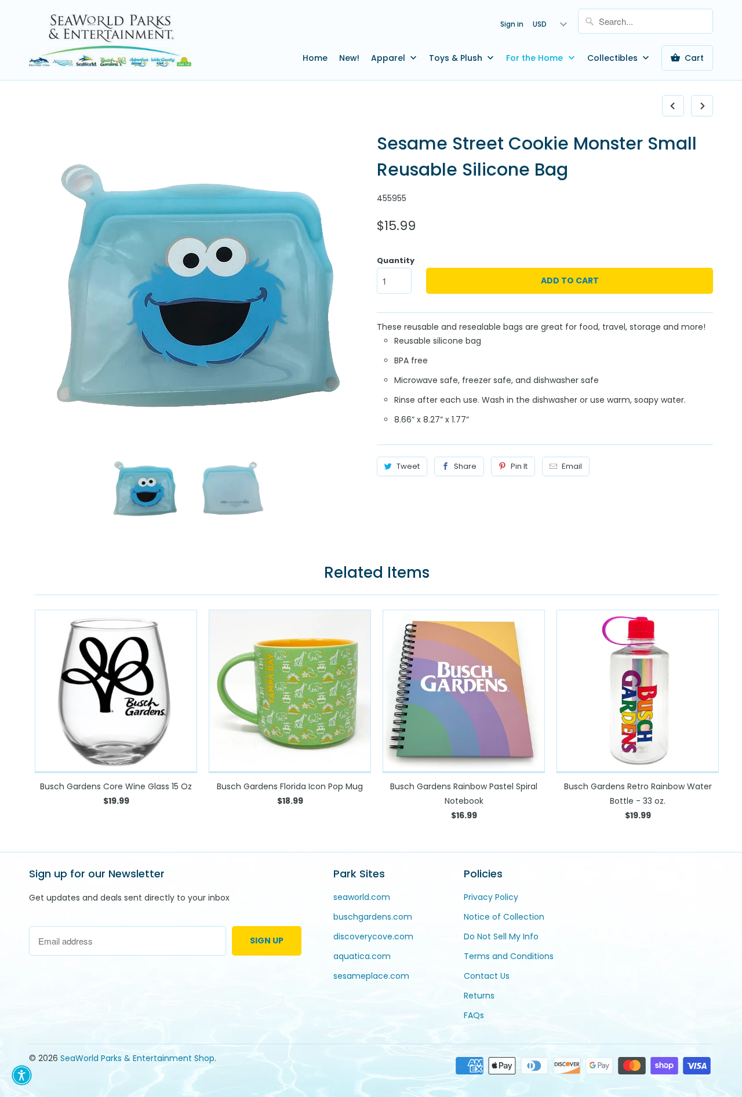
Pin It (519, 466)
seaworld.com (361, 897)
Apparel (389, 58)
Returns (479, 995)
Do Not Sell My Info (501, 936)
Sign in (511, 24)
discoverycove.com (373, 936)
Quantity (395, 260)
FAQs (474, 1015)
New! (349, 58)
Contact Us (487, 976)
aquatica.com (362, 956)
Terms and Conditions (509, 956)
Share (465, 466)
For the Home (535, 58)
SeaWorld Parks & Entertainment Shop (137, 1058)
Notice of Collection (504, 917)
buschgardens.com (372, 917)
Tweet (408, 466)
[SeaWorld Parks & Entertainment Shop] (110, 40)
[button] (22, 1075)
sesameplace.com (371, 976)
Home (315, 58)
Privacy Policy (491, 897)
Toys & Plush (457, 58)
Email (572, 466)
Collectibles (613, 58)
